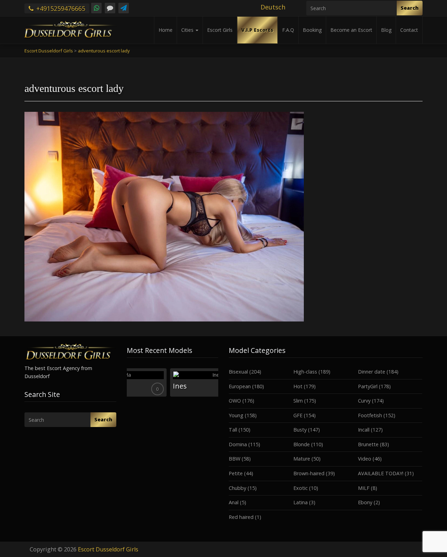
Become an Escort (351, 30)
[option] (173, 382)
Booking (312, 30)
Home (166, 30)
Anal (234, 502)
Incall (363, 429)
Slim (298, 400)
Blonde (301, 444)
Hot (297, 386)
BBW (234, 458)
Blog (386, 30)
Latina (300, 502)
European (240, 386)
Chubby (237, 488)
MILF (363, 488)
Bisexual (238, 371)
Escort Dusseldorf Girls (108, 549)
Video (364, 458)
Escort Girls (220, 30)
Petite (236, 473)
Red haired (241, 517)
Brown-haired (308, 473)
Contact (409, 30)
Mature (301, 458)
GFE (297, 415)
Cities (188, 30)
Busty (300, 429)
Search (410, 8)
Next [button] (218, 439)
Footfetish (370, 415)
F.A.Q (288, 30)
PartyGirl (368, 386)
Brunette (368, 444)
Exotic (300, 488)
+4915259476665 (60, 8)
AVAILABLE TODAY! (380, 473)
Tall (233, 429)
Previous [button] (126, 439)
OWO (235, 400)
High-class (305, 371)
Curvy (364, 400)
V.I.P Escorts (257, 30)
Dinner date (371, 371)
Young (236, 415)
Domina (238, 444)
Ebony (365, 502)
